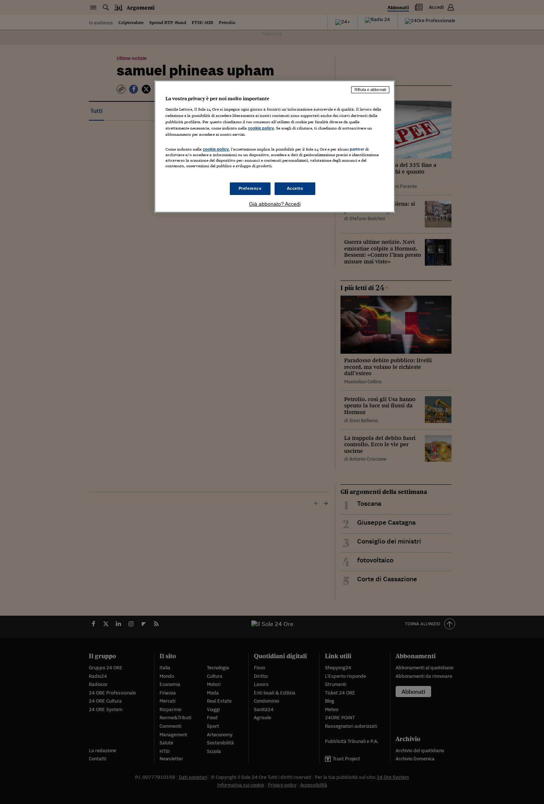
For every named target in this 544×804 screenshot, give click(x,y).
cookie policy (261, 128)
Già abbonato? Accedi (274, 204)
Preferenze (250, 188)
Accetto (295, 188)
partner (357, 149)
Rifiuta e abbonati (370, 89)
